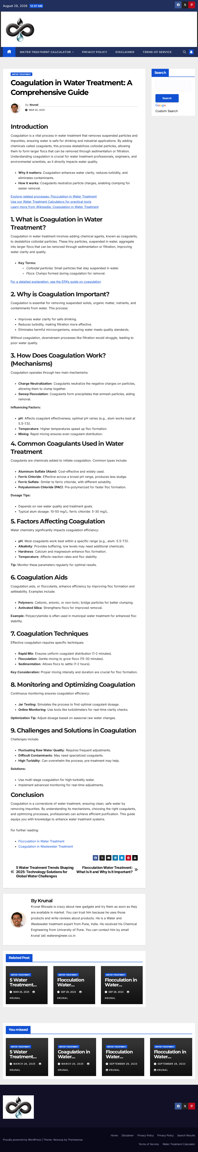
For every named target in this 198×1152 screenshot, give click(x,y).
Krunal (34, 105)
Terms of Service (157, 52)
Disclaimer (124, 52)
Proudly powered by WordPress (22, 1139)
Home (114, 1135)
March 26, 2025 (24, 1063)
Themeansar (75, 1139)
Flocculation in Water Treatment (41, 841)
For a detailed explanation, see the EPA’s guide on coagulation (56, 282)
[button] (184, 52)
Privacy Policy (94, 52)
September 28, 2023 (172, 1063)
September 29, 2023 (123, 1063)
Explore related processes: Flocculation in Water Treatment (54, 196)
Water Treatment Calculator (46, 52)
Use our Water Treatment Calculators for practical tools (51, 202)
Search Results (186, 1135)
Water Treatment (21, 74)
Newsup (58, 1139)
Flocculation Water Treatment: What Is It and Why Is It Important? (104, 870)
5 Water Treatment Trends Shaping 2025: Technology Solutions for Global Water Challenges (45, 872)
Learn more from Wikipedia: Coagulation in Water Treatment (55, 207)
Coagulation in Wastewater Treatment (45, 846)
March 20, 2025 (72, 1063)
